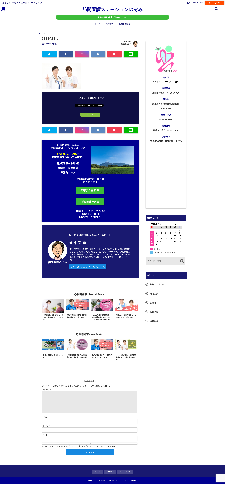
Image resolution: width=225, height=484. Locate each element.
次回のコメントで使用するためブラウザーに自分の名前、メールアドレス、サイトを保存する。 (81, 446)
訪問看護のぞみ (125, 44)
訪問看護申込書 (90, 201)
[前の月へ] (170, 224)
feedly (91, 115)
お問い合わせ (214, 2)
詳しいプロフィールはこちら (89, 266)
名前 (45, 417)
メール (46, 426)
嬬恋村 (153, 302)
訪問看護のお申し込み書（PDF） (113, 17)
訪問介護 (154, 312)
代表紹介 (110, 24)
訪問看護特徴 (124, 24)
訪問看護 (154, 321)
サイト (45, 435)
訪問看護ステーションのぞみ (113, 9)
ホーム (98, 24)
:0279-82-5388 (196, 2)
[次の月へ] (179, 224)
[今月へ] (175, 224)
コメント (47, 390)
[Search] (182, 261)
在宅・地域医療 (157, 284)
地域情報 (154, 293)
